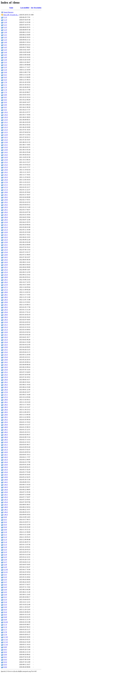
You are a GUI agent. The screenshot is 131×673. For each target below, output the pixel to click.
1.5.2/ (5, 65)
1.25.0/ (6, 264)
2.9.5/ (5, 664)
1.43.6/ (6, 477)
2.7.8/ (5, 632)
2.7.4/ (5, 627)
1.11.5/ (6, 132)
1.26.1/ (6, 279)
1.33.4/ (6, 357)
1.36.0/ (6, 379)
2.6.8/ (5, 617)
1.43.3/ (6, 469)
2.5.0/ (5, 594)
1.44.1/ (6, 482)
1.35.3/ (6, 377)
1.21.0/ (6, 222)
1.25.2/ (6, 269)
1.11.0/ (6, 120)
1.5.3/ (5, 67)
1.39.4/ (6, 424)
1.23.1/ (6, 244)
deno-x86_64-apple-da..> (11, 15)
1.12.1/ (6, 137)
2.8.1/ (5, 649)
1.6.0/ (5, 72)
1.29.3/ (6, 309)
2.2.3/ (5, 552)
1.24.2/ (6, 259)
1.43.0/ (6, 464)
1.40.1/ (6, 429)
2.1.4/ (5, 542)
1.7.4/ (5, 90)
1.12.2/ (6, 140)
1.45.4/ (6, 502)
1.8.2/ (5, 100)
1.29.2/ (6, 307)
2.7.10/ (6, 637)
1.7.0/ (5, 82)
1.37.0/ (6, 392)
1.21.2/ (6, 227)
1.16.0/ (6, 170)
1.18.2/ (6, 197)
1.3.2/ (5, 37)
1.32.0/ (6, 332)
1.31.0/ (6, 322)
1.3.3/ (5, 40)
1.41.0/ (6, 442)
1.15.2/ (6, 165)
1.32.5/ (6, 344)
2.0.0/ (5, 517)
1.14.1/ (6, 152)
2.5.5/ (5, 604)
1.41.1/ (6, 444)
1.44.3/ (6, 487)
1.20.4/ (6, 217)
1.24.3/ (6, 262)
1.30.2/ (6, 317)
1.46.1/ (6, 509)
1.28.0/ (6, 292)
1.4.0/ (5, 42)
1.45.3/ (6, 499)
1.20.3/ (6, 214)
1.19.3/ (6, 207)
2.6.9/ (5, 619)
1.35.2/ (6, 374)
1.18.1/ (6, 194)
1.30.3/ (6, 319)
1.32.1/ (6, 334)
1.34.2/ (6, 364)
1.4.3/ (5, 50)
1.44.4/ (6, 489)
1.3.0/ (5, 32)
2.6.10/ (6, 622)
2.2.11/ (6, 572)
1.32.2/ (6, 337)
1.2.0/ (5, 22)
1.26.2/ (6, 282)
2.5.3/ (5, 599)
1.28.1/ (6, 294)
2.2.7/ (5, 562)
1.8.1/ (5, 97)
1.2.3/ (5, 30)
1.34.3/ (6, 367)
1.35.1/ (6, 372)
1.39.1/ (6, 417)
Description (37, 7)
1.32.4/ (6, 342)
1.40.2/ (6, 432)
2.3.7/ (5, 582)
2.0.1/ (5, 519)
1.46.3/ (6, 514)
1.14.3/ (6, 157)
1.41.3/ (6, 449)
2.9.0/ (5, 654)
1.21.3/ (6, 229)
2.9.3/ (5, 662)
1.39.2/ (6, 419)
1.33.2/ (6, 352)
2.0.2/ (5, 522)
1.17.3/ (6, 190)
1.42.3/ (6, 459)
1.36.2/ (6, 384)
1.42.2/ (6, 457)
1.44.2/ (6, 484)
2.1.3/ (5, 539)
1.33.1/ (6, 349)
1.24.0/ (6, 254)
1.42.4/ (6, 462)
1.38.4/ (6, 409)
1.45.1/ (6, 494)
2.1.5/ (5, 544)
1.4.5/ (5, 55)
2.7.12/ (6, 639)
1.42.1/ (6, 454)
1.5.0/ (5, 60)
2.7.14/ (6, 644)
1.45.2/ (6, 497)
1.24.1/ (6, 257)
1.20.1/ (6, 209)
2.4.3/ (5, 587)
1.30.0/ (6, 314)
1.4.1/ (5, 45)
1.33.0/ (6, 347)
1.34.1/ (6, 362)
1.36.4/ (6, 389)
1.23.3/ (6, 249)
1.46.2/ (6, 512)
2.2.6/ (5, 559)
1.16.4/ (6, 180)
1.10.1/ (6, 112)
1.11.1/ (6, 122)
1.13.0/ (6, 142)
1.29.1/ (6, 304)
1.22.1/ (6, 234)
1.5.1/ (5, 62)
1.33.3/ (6, 354)
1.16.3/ (6, 177)
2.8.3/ (5, 652)
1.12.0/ (6, 135)
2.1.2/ (5, 537)
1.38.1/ (6, 402)
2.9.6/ (5, 667)
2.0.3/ (5, 524)
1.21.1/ (6, 224)
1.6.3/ (5, 80)
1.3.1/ (5, 35)
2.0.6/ (5, 529)
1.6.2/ (5, 77)
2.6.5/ (5, 614)
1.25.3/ (6, 272)
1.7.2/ (5, 87)
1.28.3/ (6, 299)
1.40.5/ (6, 439)
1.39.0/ (6, 414)
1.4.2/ (5, 47)
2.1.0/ (5, 532)
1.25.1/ (6, 267)
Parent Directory (9, 12)
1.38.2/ (6, 404)
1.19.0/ (6, 199)
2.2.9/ (5, 567)
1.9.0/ (5, 105)
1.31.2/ (6, 327)
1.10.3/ (6, 117)
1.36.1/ (6, 382)
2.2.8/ (5, 564)
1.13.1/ (6, 145)
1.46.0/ (6, 507)
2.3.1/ (5, 574)
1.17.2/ (6, 187)
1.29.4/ (6, 312)
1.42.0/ (6, 452)
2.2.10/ (6, 569)
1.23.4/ (6, 252)
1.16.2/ (6, 175)
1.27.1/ (6, 287)
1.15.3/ (6, 167)
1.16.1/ (6, 172)
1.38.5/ (6, 412)
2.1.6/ (5, 547)
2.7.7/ (5, 629)
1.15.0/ (6, 160)
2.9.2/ (5, 659)
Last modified (24, 7)
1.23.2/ (6, 247)
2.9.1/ (5, 657)
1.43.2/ (6, 467)
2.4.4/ (5, 589)
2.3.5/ (5, 579)
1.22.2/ (6, 237)
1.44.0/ (6, 479)
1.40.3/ (6, 434)
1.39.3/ (6, 422)
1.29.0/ (6, 302)
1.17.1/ (6, 185)
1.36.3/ (6, 387)
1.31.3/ (6, 329)
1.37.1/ (6, 394)
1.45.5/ (6, 504)
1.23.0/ (6, 242)
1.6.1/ (5, 75)
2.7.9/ (5, 634)
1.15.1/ (6, 162)
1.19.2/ (6, 204)
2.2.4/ (5, 554)
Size (32, 7)
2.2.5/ (5, 557)
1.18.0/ (6, 192)
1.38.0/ (6, 399)
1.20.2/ (6, 212)
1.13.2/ (6, 147)
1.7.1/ (5, 85)
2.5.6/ (5, 607)
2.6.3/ (5, 609)
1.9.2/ (5, 110)
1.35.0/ (6, 369)
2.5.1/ (5, 597)
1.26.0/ (6, 277)
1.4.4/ (5, 52)
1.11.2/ (6, 125)
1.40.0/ (6, 427)
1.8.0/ (5, 95)
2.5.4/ (5, 602)
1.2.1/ (5, 25)
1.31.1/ (6, 324)
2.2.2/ (5, 549)
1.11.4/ (6, 130)
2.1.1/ (5, 534)
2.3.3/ (5, 577)
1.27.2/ (6, 289)
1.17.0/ (6, 182)
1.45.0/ (6, 492)
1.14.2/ (6, 155)
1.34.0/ (6, 359)
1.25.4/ (6, 274)
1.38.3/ (6, 407)
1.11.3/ (6, 127)
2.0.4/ (5, 527)
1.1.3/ (5, 20)
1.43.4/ (6, 472)
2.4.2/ (5, 584)
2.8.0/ (5, 647)
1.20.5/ (6, 219)
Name (11, 7)
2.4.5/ (5, 592)
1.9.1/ (5, 107)
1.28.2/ (6, 297)
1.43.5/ (6, 474)
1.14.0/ (6, 150)
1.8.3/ (5, 102)
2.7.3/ (5, 624)
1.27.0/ (6, 284)
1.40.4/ (6, 437)
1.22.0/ (6, 232)
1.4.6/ (5, 57)
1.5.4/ (5, 70)
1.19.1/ (6, 202)
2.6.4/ (5, 612)
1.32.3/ (6, 339)
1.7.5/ (5, 92)
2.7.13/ (6, 642)
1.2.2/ (5, 27)
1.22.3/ (6, 239)
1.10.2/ (6, 115)
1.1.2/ (5, 17)
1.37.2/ (6, 397)
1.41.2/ (6, 447)
